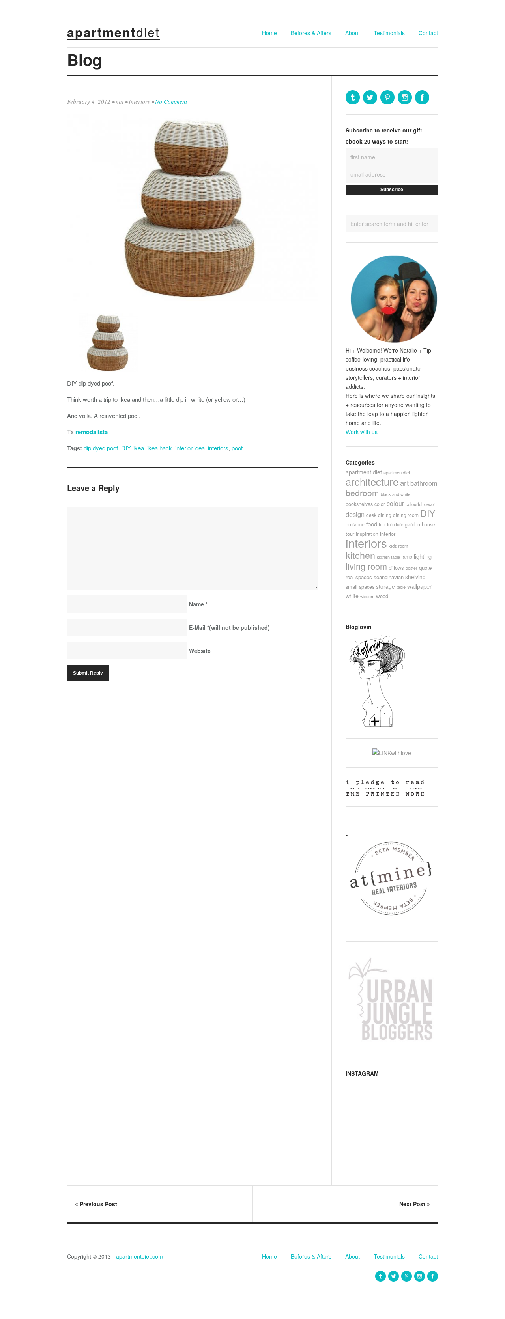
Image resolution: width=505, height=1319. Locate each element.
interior (387, 533)
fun (382, 524)
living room (366, 566)
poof (237, 448)
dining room (406, 514)
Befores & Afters (311, 33)
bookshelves (359, 503)
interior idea (190, 448)
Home (269, 33)
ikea (138, 448)
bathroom (424, 483)
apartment (113, 32)
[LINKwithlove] (391, 753)
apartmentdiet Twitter (370, 97)
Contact (428, 33)
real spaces (359, 577)
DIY (125, 448)
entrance (355, 524)
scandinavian (389, 577)
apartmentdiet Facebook (422, 97)
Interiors (139, 101)
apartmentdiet (396, 472)
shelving (415, 577)
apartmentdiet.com (139, 1256)
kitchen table (388, 557)
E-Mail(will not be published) (229, 627)
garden (412, 524)
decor (429, 504)
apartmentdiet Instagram (405, 97)
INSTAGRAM (362, 1073)
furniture (395, 524)
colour (395, 503)
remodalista (91, 431)
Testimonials (389, 33)
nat (119, 101)
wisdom (367, 596)
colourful (414, 504)
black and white (395, 494)
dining (384, 514)
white (352, 596)
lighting (423, 556)
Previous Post (96, 1204)
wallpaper (419, 586)
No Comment (171, 101)
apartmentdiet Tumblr (353, 97)
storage (385, 586)
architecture (372, 481)
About (352, 33)
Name (198, 604)
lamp (407, 556)
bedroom (362, 492)
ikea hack (159, 448)
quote (425, 567)
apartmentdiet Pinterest (387, 97)
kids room (398, 546)
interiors (218, 448)
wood (382, 596)
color (379, 503)
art (404, 482)
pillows (396, 567)
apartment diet (364, 472)
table (401, 587)
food (371, 524)
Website (200, 651)
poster (411, 568)
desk (371, 514)
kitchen (360, 555)
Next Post (414, 1204)
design (355, 514)
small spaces (360, 586)
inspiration (367, 533)
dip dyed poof (101, 448)
